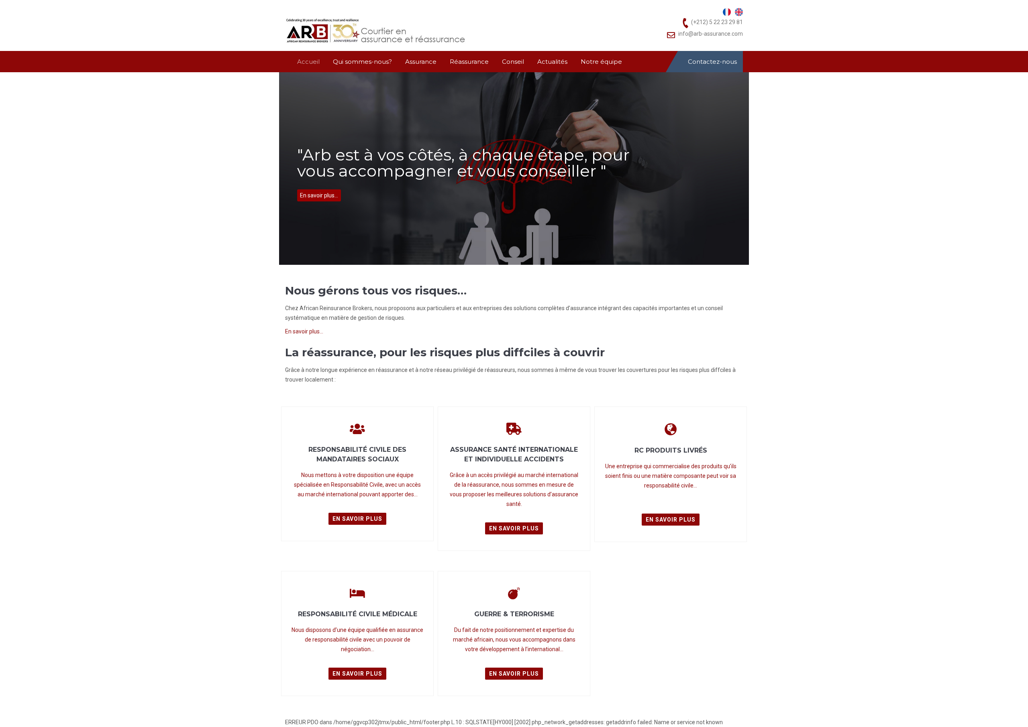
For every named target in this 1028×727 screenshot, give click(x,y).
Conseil (513, 61)
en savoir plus (357, 519)
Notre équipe (601, 61)
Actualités (552, 61)
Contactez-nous (712, 61)
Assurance (420, 61)
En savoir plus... (319, 195)
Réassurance (469, 61)
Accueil (308, 61)
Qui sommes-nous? (362, 61)
